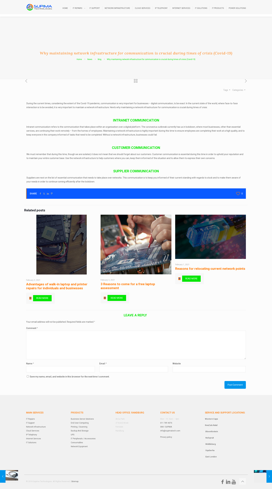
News (89, 59)
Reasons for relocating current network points (210, 269)
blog (99, 59)
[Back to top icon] (242, 481)
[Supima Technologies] (39, 7)
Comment (32, 328)
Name (30, 363)
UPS (72, 435)
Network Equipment (79, 446)
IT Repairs (30, 419)
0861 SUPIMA (166, 427)
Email (103, 363)
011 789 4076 (166, 423)
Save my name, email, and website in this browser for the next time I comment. (70, 376)
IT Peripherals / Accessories (83, 439)
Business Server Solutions (82, 419)
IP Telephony (31, 435)
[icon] (233, 482)
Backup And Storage (79, 431)
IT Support (30, 423)
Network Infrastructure (36, 427)
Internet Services (33, 439)
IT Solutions (31, 442)
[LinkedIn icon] (228, 482)
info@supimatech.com (170, 431)
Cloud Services (32, 431)
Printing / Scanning (79, 427)
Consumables (77, 442)
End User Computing (80, 423)
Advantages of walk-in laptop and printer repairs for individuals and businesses (56, 286)
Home (79, 59)
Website (177, 363)
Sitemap (74, 481)
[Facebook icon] (222, 482)
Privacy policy (166, 437)
